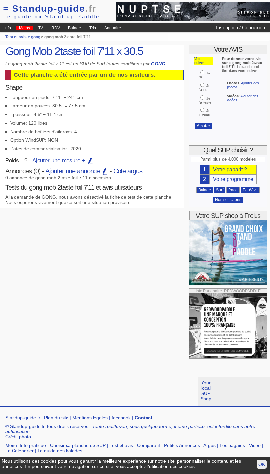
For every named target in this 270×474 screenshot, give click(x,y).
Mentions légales (90, 417)
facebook (121, 417)
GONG (158, 63)
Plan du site (56, 417)
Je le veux (204, 113)
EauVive (250, 190)
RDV (55, 28)
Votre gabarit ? (230, 169)
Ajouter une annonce (73, 171)
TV (40, 28)
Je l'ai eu (204, 88)
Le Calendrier (19, 450)
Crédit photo (18, 436)
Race (233, 190)
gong (35, 37)
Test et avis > (18, 37)
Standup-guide (49, 8)
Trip (92, 28)
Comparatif (148, 445)
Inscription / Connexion (240, 27)
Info (7, 28)
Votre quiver (199, 61)
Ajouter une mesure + (59, 160)
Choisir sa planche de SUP (78, 445)
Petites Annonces (182, 445)
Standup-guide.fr (22, 417)
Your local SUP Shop (206, 390)
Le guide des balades (60, 450)
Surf (219, 190)
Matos (24, 28)
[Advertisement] (120, 391)
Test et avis (121, 445)
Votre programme (233, 179)
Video (255, 445)
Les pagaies (232, 445)
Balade (74, 28)
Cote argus (127, 171)
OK (261, 464)
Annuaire (112, 28)
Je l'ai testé (205, 100)
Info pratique (33, 445)
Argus (209, 445)
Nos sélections (228, 199)
